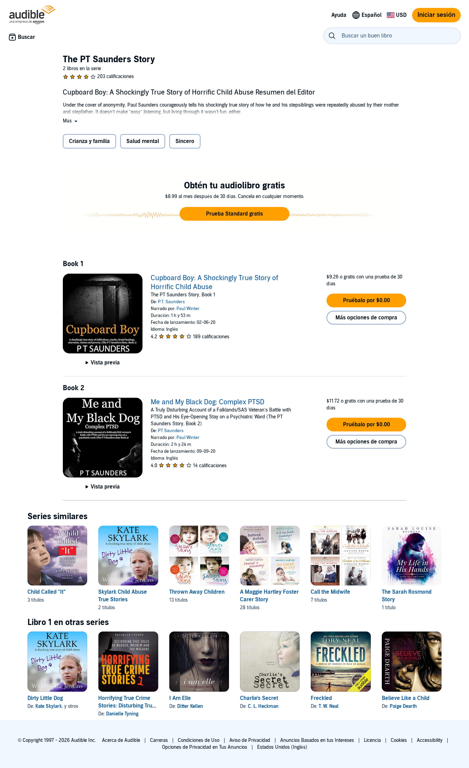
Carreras (159, 740)
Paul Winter (187, 308)
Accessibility (430, 740)
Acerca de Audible (121, 740)
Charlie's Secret (259, 698)
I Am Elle (180, 698)
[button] (71, 121)
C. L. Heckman (263, 706)
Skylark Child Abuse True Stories (122, 596)
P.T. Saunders (171, 302)
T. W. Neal (329, 706)
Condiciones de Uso (198, 740)
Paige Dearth (403, 706)
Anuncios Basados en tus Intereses (317, 740)
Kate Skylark (48, 706)
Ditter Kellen (190, 706)
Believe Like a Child (406, 698)
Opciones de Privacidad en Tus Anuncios (204, 747)
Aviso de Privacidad (249, 740)
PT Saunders (170, 431)
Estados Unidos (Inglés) (282, 747)
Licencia (372, 740)
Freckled (321, 698)
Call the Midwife (330, 592)
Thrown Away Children (197, 592)
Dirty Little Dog (45, 698)
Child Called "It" (46, 592)
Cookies (399, 740)
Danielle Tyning (122, 714)
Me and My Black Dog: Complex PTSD (207, 402)
